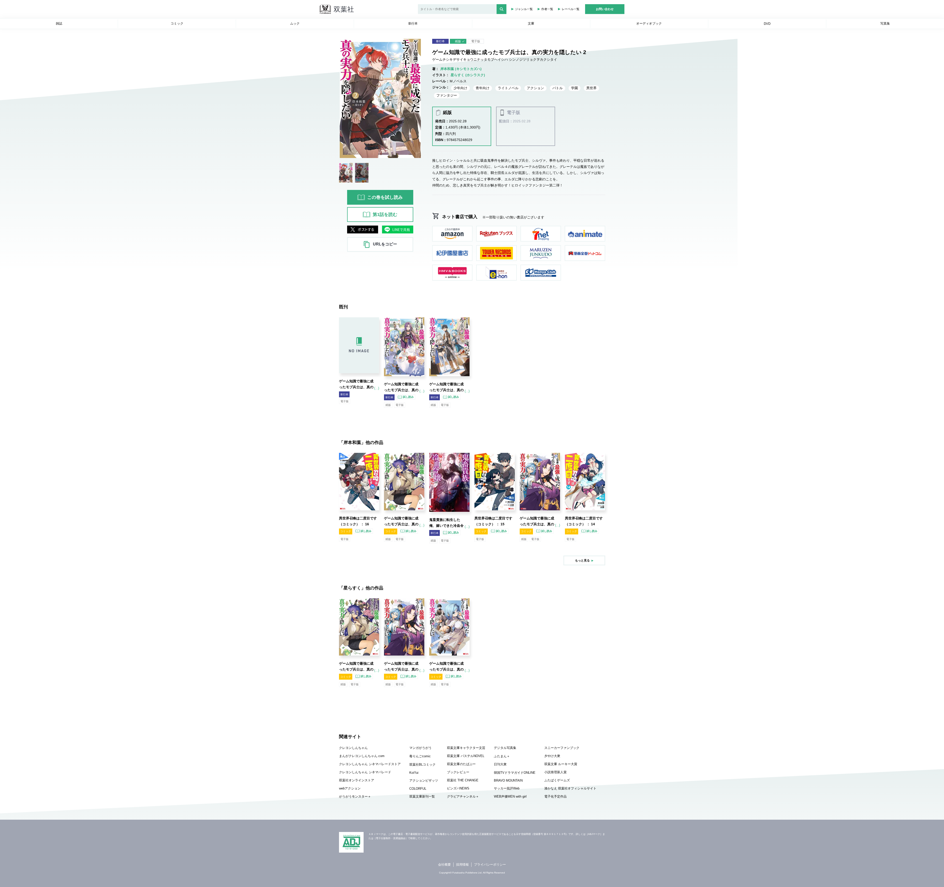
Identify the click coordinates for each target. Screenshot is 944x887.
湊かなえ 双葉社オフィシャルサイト (570, 788)
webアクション (350, 788)
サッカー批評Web (506, 788)
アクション (535, 88)
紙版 (458, 41)
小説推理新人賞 (555, 772)
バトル (557, 88)
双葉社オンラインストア (356, 780)
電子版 (475, 41)
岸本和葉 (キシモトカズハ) (461, 69)
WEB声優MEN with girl (510, 796)
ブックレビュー (458, 772)
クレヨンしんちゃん (353, 748)
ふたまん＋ (502, 756)
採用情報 (462, 864)
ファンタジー (446, 95)
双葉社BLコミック (422, 764)
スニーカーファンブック (561, 748)
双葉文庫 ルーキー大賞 (560, 764)
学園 (574, 88)
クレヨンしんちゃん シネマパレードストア (370, 764)
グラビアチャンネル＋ (463, 796)
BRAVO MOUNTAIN (508, 780)
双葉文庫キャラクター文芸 (466, 748)
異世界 (591, 88)
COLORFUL (417, 788)
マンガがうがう (420, 748)
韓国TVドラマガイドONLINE (514, 772)
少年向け (460, 88)
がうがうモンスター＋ (355, 796)
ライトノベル (508, 88)
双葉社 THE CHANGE (462, 780)
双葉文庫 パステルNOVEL (465, 756)
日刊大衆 (500, 764)
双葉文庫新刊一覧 (422, 796)
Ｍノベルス (458, 81)
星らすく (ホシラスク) (468, 75)
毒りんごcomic (420, 756)
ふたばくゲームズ (557, 780)
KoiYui (413, 772)
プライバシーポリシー (490, 864)
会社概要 (444, 864)
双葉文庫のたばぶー (461, 764)
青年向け (482, 88)
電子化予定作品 (555, 796)
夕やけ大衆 (552, 756)
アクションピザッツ (423, 780)
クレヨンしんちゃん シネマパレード (365, 772)
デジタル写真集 (505, 748)
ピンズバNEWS (458, 788)
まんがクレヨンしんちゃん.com (361, 756)
